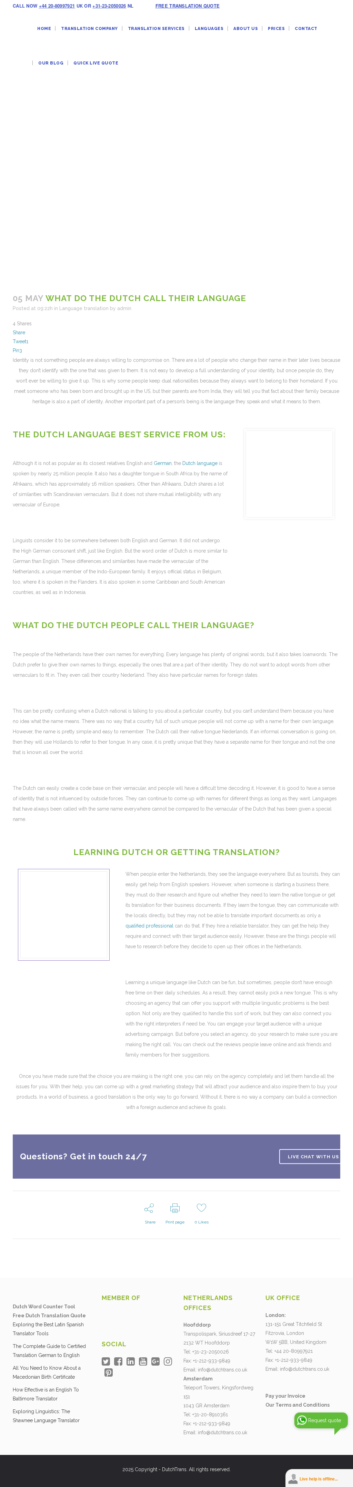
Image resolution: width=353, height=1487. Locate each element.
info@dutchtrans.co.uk (222, 1369)
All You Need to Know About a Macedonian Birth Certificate (47, 1372)
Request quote (324, 1420)
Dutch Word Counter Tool (44, 1306)
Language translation (84, 308)
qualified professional (149, 926)
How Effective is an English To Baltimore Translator (46, 1394)
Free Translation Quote (187, 5)
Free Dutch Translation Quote (49, 1315)
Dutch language (200, 463)
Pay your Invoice (285, 1396)
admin (124, 308)
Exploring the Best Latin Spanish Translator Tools (48, 1329)
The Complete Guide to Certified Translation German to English (49, 1351)
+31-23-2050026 (109, 5)
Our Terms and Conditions (297, 1405)
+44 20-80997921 (57, 5)
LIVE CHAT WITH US (313, 1156)
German (163, 463)
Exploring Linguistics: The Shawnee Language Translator (46, 1416)
